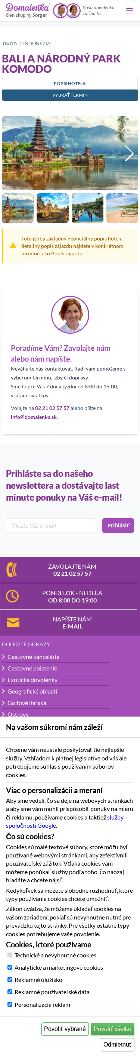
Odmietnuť (117, 1044)
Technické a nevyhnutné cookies (55, 955)
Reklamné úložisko (38, 979)
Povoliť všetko (112, 1029)
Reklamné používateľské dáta (52, 991)
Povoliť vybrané (65, 1029)
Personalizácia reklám (42, 1004)
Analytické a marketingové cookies (59, 967)
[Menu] (129, 10)
